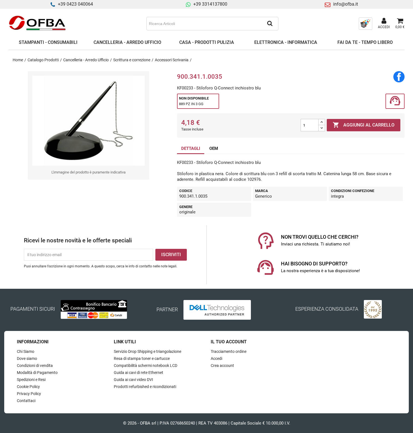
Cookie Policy (28, 386)
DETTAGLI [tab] (190, 148)
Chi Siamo (25, 351)
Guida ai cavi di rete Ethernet (138, 372)
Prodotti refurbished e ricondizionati (145, 386)
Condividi (399, 76)
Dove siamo (27, 358)
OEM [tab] (213, 148)
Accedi (216, 358)
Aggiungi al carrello (363, 124)
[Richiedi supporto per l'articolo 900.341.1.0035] (395, 101)
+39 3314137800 (210, 4)
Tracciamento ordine (228, 351)
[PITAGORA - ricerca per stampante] (365, 23)
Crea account (222, 365)
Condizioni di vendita (35, 365)
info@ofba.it (345, 4)
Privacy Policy (29, 393)
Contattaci (26, 400)
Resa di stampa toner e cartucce (142, 358)
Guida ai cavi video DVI (133, 379)
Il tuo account (229, 341)
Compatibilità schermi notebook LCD (145, 365)
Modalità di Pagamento (37, 372)
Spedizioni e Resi (31, 379)
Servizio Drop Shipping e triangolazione (147, 351)
